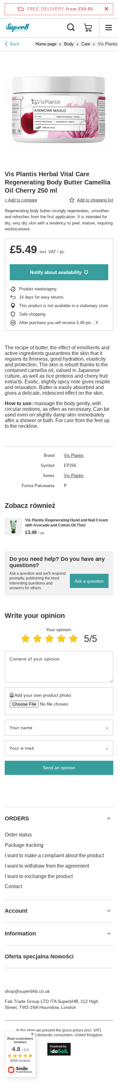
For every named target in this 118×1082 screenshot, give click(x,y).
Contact (13, 886)
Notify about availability (55, 272)
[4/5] (61, 638)
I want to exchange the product (39, 876)
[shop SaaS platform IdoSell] (59, 1049)
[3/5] (49, 638)
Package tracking (24, 845)
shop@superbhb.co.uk (27, 991)
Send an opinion (59, 767)
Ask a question (89, 581)
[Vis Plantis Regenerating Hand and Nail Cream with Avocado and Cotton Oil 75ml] (13, 526)
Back (15, 44)
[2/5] (37, 638)
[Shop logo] (18, 27)
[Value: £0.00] (88, 27)
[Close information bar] (106, 9)
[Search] (71, 27)
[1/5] (25, 638)
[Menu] (108, 27)
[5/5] (73, 638)
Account (16, 911)
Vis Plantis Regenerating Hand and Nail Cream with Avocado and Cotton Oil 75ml (66, 522)
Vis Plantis (74, 455)
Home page (46, 44)
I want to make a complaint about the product (54, 855)
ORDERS (17, 818)
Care (85, 44)
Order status (18, 834)
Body (69, 44)
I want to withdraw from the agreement (47, 866)
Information (20, 933)
